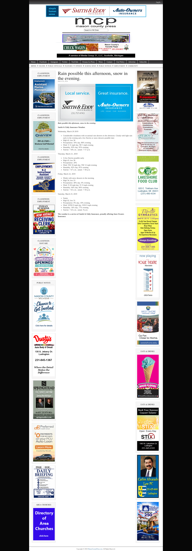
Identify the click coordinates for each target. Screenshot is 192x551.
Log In (158, 2)
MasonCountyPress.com (95, 549)
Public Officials (55, 66)
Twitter (64, 62)
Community (133, 66)
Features (69, 66)
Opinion (78, 66)
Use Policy (120, 62)
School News (90, 66)
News (101, 62)
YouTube (74, 62)
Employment (119, 66)
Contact (109, 62)
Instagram (54, 62)
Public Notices (105, 66)
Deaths (42, 66)
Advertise (131, 62)
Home (33, 62)
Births (33, 66)
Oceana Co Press (88, 62)
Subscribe (143, 62)
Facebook (43, 62)
